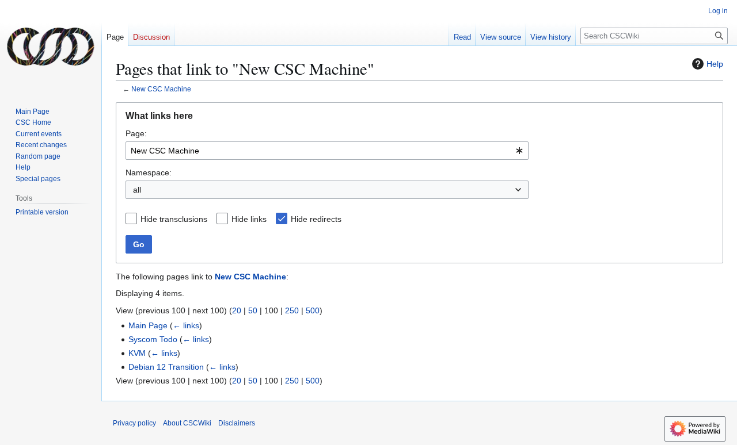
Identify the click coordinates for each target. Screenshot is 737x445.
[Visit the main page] (51, 46)
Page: (136, 133)
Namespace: (149, 172)
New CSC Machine (161, 89)
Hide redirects (316, 219)
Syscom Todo (152, 339)
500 (313, 310)
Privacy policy (134, 423)
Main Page (148, 325)
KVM (137, 353)
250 (292, 310)
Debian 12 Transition (166, 366)
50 (252, 310)
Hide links (249, 219)
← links (186, 325)
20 (236, 310)
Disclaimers (236, 423)
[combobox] (327, 150)
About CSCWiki (187, 423)
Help (714, 63)
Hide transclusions (173, 219)
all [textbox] (137, 189)
